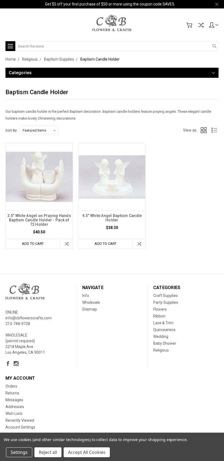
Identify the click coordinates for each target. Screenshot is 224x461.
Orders (11, 386)
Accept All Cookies (86, 452)
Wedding (160, 336)
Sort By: (11, 130)
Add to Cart (33, 244)
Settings (19, 452)
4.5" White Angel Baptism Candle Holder (112, 217)
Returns (12, 393)
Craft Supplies (165, 295)
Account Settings (20, 427)
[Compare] (201, 25)
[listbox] (39, 130)
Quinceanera (164, 330)
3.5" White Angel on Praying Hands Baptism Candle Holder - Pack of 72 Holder (39, 220)
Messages (14, 400)
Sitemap (89, 309)
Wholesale (91, 302)
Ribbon (159, 316)
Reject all (48, 452)
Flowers (160, 309)
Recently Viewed (19, 420)
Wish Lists (13, 413)
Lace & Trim (163, 323)
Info (85, 295)
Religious (161, 350)
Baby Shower (164, 343)
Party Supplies (165, 302)
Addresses (14, 407)
